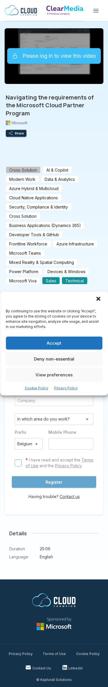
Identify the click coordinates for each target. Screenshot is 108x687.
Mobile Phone (62, 432)
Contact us (70, 496)
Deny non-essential (54, 359)
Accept (54, 343)
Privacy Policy (66, 388)
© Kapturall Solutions (54, 679)
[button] (98, 299)
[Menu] (96, 10)
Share (19, 133)
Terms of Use (54, 654)
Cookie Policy (36, 388)
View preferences (54, 375)
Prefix (20, 432)
